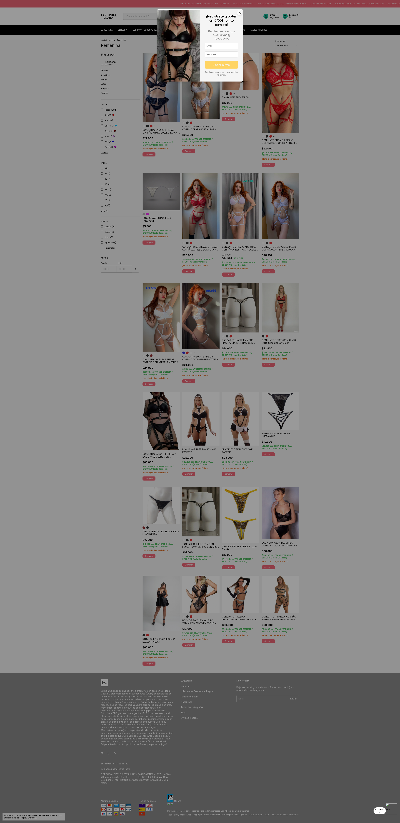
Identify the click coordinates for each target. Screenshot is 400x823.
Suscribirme (221, 65)
